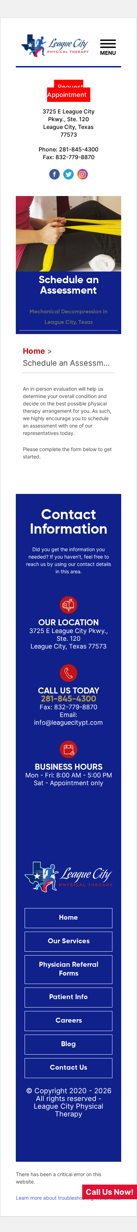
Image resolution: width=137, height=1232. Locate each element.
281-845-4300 (78, 149)
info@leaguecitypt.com (68, 722)
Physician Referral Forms (68, 969)
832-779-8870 (75, 157)
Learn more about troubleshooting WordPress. (68, 1198)
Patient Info (68, 997)
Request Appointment (67, 90)
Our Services (69, 941)
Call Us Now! (109, 1192)
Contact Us (68, 1067)
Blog (68, 1044)
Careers (69, 1020)
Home (68, 917)
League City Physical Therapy (68, 1110)
